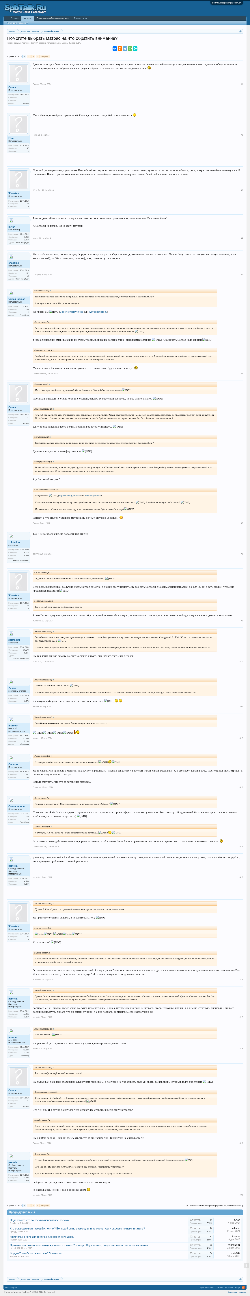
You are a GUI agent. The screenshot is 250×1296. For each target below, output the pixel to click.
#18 (241, 1049)
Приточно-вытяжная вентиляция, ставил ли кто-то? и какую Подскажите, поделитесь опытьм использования (79, 1245)
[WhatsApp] (130, 48)
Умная (12, 688)
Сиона (65, 43)
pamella (12, 865)
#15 (241, 877)
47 (28, 148)
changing (13, 263)
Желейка (13, 193)
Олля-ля (13, 764)
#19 (241, 1143)
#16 (241, 979)
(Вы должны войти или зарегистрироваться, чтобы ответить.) (214, 1206)
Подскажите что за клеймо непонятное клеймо (39, 1220)
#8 (242, 554)
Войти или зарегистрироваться (226, 3)
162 (27, 273)
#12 (241, 738)
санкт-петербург (22, 243)
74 (28, 97)
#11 (241, 706)
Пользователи (80, 18)
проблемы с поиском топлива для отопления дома (42, 1236)
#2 (242, 135)
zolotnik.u (14, 542)
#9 (242, 621)
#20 (241, 1195)
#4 (242, 238)
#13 (241, 787)
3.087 (26, 774)
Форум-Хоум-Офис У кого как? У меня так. (37, 1253)
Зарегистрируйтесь (71, 311)
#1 (242, 84)
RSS (243, 1287)
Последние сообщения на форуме (53, 18)
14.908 (26, 881)
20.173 (26, 552)
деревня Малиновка (21, 561)
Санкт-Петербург (22, 279)
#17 (241, 1017)
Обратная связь (206, 1287)
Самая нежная (16, 299)
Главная (14, 18)
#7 (242, 523)
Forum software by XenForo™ (29, 1292)
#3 (242, 190)
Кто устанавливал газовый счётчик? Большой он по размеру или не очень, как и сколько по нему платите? (77, 1228)
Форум (27, 18)
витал (11, 226)
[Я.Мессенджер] (135, 48)
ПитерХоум (24, 315)
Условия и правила (237, 1292)
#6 (242, 373)
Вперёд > (45, 56)
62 (28, 204)
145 (27, 309)
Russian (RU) (11, 1287)
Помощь (219, 1287)
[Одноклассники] (120, 48)
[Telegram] (125, 48)
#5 (242, 274)
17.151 (26, 698)
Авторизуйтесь (98, 311)
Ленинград (24, 744)
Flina (11, 138)
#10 (241, 661)
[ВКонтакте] (115, 48)
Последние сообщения (17, 23)
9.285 (26, 237)
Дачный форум (30, 43)
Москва (26, 103)
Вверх (237, 1287)
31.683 (26, 738)
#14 (241, 847)
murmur (13, 725)
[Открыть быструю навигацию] (240, 31)
